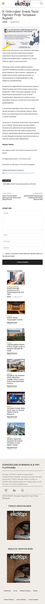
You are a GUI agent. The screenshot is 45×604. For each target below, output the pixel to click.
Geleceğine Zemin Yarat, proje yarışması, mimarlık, (19, 184)
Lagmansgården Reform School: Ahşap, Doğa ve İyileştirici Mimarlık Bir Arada (16, 347)
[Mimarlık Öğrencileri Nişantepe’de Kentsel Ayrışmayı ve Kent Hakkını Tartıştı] (16, 429)
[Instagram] (5, 490)
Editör (5, 22)
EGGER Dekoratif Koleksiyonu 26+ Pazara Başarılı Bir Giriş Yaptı (15, 291)
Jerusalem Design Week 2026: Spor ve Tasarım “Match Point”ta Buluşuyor (16, 411)
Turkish (28, 1)
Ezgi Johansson (12, 322)
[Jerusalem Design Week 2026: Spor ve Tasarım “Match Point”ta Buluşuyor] (16, 398)
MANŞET (9, 316)
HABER (9, 437)
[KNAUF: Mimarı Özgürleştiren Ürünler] (16, 307)
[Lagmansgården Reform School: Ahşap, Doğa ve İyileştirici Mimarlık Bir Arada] (16, 334)
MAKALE (9, 373)
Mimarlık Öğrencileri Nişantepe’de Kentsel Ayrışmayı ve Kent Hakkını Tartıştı (14, 442)
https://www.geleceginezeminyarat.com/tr (19, 173)
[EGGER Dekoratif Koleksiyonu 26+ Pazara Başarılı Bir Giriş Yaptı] (16, 278)
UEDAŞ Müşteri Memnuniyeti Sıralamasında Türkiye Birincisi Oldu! (33, 197)
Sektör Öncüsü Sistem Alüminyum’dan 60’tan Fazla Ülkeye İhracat (11, 197)
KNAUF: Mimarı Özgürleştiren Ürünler (15, 319)
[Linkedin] (14, 490)
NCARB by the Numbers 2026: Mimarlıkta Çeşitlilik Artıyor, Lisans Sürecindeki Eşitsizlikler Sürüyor (16, 379)
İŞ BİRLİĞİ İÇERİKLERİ (12, 286)
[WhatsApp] (22, 490)
